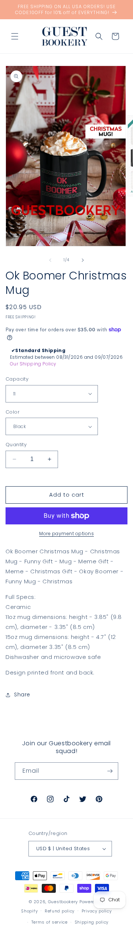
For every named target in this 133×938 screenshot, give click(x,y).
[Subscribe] (110, 771)
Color (13, 411)
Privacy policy (97, 911)
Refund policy (60, 911)
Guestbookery (63, 902)
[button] (15, 36)
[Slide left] (50, 260)
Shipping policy (92, 922)
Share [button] (22, 694)
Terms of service (49, 922)
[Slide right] (83, 260)
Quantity (16, 444)
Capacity (17, 378)
